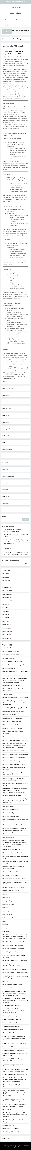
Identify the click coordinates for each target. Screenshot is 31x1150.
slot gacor (6, 395)
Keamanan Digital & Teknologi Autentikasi (15, 761)
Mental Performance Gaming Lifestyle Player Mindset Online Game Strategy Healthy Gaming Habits (15, 800)
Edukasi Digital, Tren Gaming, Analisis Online (15, 671)
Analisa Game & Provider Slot (11, 651)
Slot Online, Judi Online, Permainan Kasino (15, 942)
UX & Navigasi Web (8, 1125)
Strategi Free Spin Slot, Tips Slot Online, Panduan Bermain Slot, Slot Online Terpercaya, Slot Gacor (16, 1000)
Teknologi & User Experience (11, 1033)
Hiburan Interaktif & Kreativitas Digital (13, 711)
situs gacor (6, 483)
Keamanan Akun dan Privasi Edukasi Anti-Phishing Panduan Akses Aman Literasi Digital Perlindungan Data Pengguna (14, 745)
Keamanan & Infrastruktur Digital (12, 737)
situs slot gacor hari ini (9, 476)
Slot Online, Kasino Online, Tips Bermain (14, 945)
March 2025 (6, 621)
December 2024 (7, 631)
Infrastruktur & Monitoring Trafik (12, 721)
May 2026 (6, 574)
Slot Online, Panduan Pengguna (11, 952)
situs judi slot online (9, 904)
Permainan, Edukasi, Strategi (11, 875)
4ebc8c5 (6, 57)
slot (4, 442)
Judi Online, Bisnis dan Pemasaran (12, 728)
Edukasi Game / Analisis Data (11, 675)
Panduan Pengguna (8, 837)
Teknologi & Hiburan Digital (10, 1016)
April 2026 (6, 577)
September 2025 (7, 601)
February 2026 (7, 584)
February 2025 (7, 624)
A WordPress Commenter (10, 564)
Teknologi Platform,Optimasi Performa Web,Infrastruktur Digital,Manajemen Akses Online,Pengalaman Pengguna (15, 1079)
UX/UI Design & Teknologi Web (11, 1132)
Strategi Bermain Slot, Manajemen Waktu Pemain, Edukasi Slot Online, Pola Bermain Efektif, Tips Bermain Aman (15, 993)
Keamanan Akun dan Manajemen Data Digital (15, 740)
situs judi (5, 894)
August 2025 (6, 604)
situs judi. (6, 907)
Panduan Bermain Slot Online (11, 816)
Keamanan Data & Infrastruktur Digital (13, 750)
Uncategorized (7, 1109)
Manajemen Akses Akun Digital (12, 795)
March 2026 (6, 580)
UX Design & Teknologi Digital (11, 1128)
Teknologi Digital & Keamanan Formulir (14, 1050)
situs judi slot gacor (8, 901)
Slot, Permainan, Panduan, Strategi (12, 984)
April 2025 (6, 618)
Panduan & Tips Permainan (10, 809)
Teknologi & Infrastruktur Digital (12, 1019)
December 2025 (7, 591)
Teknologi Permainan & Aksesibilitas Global (15, 1074)
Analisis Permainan (8, 658)
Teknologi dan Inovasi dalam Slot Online (14, 1043)
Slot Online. (6, 981)
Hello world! (23, 564)
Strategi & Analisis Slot (9, 988)
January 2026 (7, 587)
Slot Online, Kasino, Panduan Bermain (13, 948)
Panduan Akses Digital (9, 813)
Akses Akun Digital (8, 648)
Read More (5, 381)
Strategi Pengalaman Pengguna (12, 1005)
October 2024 (7, 638)
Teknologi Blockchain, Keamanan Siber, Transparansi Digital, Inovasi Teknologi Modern (14, 1038)
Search (4, 516)
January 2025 (7, 628)
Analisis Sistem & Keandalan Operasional (14, 665)
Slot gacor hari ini (8, 429)
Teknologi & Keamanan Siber (11, 1026)
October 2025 (7, 597)
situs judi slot (7, 897)
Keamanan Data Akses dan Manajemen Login (15, 754)
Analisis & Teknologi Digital (11, 654)
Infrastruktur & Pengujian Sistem (12, 725)
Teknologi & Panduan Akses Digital (13, 1029)
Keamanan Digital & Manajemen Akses (14, 757)
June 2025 (6, 611)
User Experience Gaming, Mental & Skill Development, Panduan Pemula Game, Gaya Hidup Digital (15, 1114)
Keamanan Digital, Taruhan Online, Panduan (15, 764)
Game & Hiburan (7, 694)
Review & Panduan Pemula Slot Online (13, 887)
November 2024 (7, 635)
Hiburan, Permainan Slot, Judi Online (13, 718)
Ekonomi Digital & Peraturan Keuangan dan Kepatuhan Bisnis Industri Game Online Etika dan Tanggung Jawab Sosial (15, 680)
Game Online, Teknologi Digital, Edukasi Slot (15, 708)
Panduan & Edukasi (8, 806)
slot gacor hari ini (14, 61)
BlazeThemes (19, 1147)
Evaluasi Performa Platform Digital (12, 685)
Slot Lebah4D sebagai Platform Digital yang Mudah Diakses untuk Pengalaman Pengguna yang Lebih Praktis (16, 541)
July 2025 (6, 608)
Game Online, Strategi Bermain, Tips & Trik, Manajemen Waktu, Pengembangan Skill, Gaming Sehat (15, 702)
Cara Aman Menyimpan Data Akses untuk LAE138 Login (15, 1)
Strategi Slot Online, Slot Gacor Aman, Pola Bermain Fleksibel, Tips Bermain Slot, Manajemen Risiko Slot (15, 1010)
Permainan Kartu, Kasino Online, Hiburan (14, 853)
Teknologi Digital (8, 1047)
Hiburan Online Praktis (9, 714)
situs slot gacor (7, 449)
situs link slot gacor (8, 388)
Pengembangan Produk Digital (11, 849)
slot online (6, 931)
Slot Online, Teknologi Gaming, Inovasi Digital (15, 972)
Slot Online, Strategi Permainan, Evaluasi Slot (15, 969)
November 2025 (7, 594)
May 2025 (6, 614)
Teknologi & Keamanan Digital (11, 1023)
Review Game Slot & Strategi (11, 890)
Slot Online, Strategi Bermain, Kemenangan (15, 960)
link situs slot (7, 408)
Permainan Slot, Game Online (11, 872)
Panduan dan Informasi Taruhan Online (14, 825)
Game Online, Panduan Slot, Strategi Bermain (15, 697)
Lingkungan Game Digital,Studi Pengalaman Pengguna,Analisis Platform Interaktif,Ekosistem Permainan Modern (15, 790)
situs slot (6, 435)
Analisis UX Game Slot (9, 668)
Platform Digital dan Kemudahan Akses (14, 879)
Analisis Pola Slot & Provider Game (13, 661)
